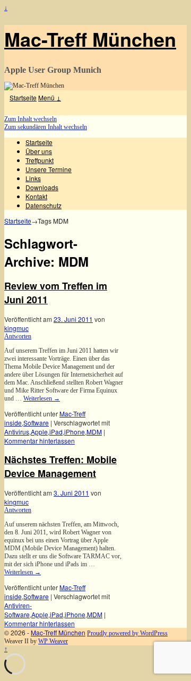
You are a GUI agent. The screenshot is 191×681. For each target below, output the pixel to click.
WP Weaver (53, 641)
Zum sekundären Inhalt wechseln (45, 127)
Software (36, 422)
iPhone (74, 431)
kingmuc (16, 328)
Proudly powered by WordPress (127, 633)
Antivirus (16, 431)
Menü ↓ (49, 97)
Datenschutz (43, 205)
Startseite (23, 97)
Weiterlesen (41, 398)
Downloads (41, 187)
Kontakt (36, 196)
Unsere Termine (48, 169)
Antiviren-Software (18, 610)
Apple (39, 431)
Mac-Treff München (90, 39)
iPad (56, 431)
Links (33, 178)
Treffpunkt (39, 160)
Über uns (38, 151)
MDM (94, 431)
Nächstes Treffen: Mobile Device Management (60, 466)
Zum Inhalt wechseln (30, 119)
